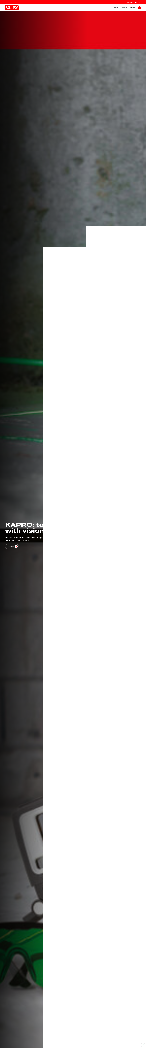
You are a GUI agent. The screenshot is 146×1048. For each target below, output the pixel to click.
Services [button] (124, 7)
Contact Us (129, 2)
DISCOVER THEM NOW (14, 545)
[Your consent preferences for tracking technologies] (143, 1045)
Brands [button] (132, 7)
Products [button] (115, 7)
